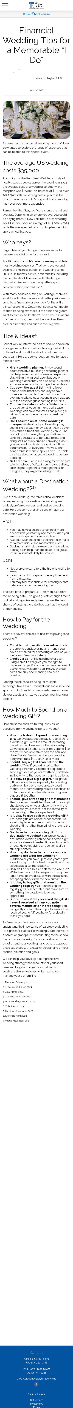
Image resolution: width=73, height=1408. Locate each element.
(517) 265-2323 (40, 1359)
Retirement (36, 1400)
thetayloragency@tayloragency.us (36, 1378)
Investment (36, 1403)
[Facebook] (36, 1384)
